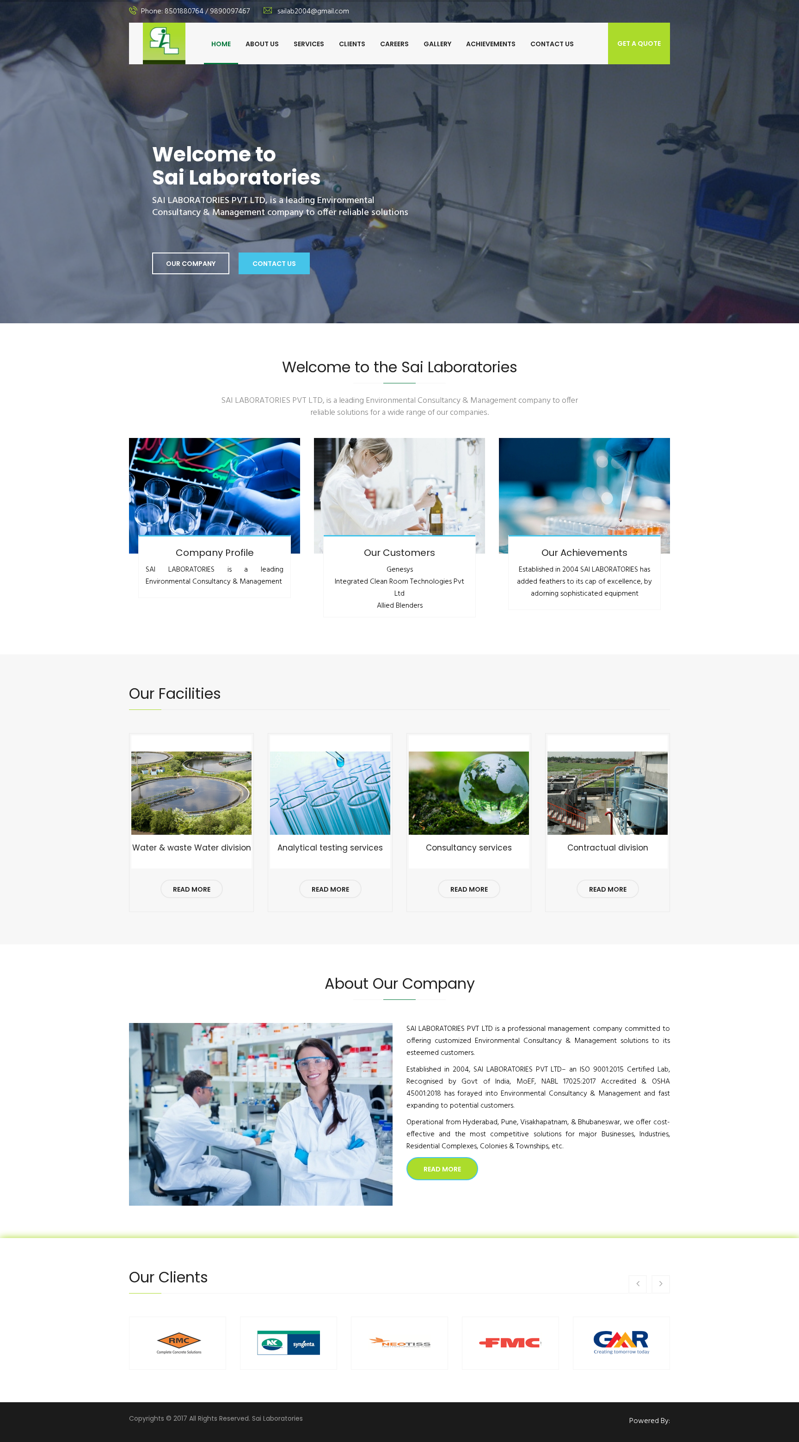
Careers (394, 44)
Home (221, 44)
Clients (352, 44)
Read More (191, 889)
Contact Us (552, 44)
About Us (262, 44)
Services (309, 44)
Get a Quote (639, 43)
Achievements (491, 44)
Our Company (190, 263)
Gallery (437, 44)
